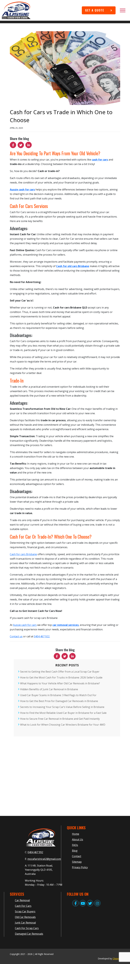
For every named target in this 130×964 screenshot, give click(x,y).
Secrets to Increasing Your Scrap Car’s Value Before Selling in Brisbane (62, 707)
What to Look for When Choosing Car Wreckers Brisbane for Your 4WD (62, 724)
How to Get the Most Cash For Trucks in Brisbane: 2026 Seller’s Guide (61, 677)
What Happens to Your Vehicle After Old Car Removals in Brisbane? (60, 683)
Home (75, 834)
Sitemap (77, 862)
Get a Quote (94, 10)
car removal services (65, 625)
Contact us (16, 636)
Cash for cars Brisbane (23, 554)
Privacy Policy (80, 867)
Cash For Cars (23, 906)
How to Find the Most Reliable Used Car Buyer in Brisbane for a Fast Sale (63, 713)
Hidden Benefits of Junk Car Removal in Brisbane (49, 689)
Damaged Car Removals (29, 933)
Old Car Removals (25, 917)
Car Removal (22, 900)
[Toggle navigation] (123, 10)
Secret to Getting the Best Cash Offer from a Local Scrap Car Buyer (59, 671)
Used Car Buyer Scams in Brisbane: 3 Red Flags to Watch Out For (58, 695)
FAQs (75, 845)
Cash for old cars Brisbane (72, 266)
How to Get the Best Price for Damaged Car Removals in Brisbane (59, 701)
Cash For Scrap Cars (27, 928)
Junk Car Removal (25, 922)
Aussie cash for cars (25, 625)
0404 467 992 (35, 852)
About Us (77, 839)
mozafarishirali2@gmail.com (44, 859)
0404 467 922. (42, 636)
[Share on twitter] (21, 145)
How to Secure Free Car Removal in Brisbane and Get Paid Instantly (60, 718)
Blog (75, 850)
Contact (76, 856)
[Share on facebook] (13, 145)
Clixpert (116, 958)
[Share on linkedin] (28, 145)
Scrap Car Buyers (25, 911)
